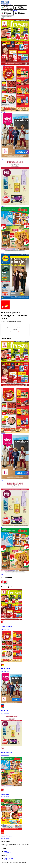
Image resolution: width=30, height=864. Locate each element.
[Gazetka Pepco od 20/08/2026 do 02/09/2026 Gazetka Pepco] (11, 703)
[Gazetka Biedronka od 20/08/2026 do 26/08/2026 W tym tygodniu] (11, 661)
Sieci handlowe (7, 852)
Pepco (2, 159)
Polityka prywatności (8, 858)
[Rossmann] (15, 204)
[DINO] (15, 251)
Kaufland (3, 65)
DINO (2, 253)
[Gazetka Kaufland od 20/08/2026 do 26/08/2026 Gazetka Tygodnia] (11, 619)
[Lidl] (15, 298)
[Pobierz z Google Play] (7, 9)
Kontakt (9, 4)
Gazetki (2, 4)
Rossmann (3, 206)
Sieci (5, 4)
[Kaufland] (15, 64)
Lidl (1, 299)
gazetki (18, 331)
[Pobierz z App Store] (20, 9)
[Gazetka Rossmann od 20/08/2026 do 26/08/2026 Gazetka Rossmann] (11, 745)
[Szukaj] (2, 18)
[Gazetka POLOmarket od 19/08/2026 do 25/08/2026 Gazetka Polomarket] (11, 829)
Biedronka (15, 10)
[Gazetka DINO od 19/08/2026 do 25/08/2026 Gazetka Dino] (11, 787)
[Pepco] (15, 158)
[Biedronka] (15, 111)
